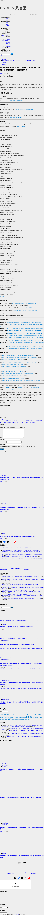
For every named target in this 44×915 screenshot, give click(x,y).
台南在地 (6, 38)
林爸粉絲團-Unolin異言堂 (35, 387)
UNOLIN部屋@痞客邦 (9, 390)
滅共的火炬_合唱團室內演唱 (16, 117)
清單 (38, 717)
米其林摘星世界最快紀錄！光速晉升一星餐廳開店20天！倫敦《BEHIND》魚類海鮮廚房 (20, 550)
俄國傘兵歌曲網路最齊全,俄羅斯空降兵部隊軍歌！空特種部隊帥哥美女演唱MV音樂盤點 (24, 346)
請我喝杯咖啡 (26, 569)
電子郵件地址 (3, 442)
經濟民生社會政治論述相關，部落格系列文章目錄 (12, 359)
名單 (38, 714)
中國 (13, 714)
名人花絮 (4, 503)
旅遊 (25, 717)
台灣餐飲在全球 (8, 46)
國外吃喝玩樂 (7, 42)
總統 (6, 719)
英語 (20, 719)
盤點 (41, 717)
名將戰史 (4, 62)
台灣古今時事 (5, 35)
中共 (11, 714)
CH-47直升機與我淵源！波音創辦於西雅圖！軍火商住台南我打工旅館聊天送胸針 (17, 422)
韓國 (29, 719)
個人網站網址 (3, 444)
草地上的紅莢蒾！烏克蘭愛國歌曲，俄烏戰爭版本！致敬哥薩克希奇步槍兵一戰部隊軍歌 (24, 340)
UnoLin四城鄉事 (21, 387)
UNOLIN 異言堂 (13, 8)
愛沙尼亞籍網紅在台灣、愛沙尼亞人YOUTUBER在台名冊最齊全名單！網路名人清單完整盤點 (21, 420)
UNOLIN (2, 73)
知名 (1, 719)
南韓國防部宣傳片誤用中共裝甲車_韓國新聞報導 (29, 308)
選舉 (22, 719)
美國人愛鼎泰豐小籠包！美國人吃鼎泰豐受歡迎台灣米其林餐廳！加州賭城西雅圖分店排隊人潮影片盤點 (21, 688)
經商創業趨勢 (7, 25)
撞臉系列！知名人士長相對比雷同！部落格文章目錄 (12, 364)
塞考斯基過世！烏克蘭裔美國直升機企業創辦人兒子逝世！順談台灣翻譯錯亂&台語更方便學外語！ (22, 551)
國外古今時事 (5, 40)
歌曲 (31, 717)
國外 (40, 714)
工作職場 (6, 22)
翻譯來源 (2, 296)
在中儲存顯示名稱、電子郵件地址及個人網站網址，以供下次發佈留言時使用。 (18, 446)
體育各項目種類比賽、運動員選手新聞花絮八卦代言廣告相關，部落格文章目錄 (18, 355)
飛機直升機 (4, 824)
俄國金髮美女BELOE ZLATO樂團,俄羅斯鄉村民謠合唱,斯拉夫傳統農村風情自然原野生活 (24, 335)
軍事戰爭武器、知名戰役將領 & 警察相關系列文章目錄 (13, 378)
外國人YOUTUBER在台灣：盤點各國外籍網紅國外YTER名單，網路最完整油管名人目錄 (19, 362)
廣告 (12, 717)
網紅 (3, 719)
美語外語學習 (5, 823)
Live (1, 55)
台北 (30, 714)
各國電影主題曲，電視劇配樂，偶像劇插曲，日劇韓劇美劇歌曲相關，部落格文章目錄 (19, 357)
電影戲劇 (6, 20)
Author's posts (3, 419)
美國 (9, 719)
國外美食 (4, 795)
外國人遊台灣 (7, 39)
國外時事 (4, 624)
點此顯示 (6, 79)
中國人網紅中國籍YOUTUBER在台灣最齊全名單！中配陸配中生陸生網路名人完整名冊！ (25, 736)
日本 (27, 717)
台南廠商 (6, 24)
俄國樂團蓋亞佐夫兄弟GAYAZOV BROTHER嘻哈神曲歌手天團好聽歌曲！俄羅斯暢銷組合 (25, 333)
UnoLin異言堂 (8, 387)
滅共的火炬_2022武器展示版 (16, 101)
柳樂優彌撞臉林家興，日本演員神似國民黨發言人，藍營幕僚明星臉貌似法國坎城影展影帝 (25, 730)
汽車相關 (4, 766)
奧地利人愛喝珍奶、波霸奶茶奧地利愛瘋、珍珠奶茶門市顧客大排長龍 (14, 638)
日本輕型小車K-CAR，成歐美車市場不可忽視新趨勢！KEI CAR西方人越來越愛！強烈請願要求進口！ (23, 558)
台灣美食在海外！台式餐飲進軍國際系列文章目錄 (12, 376)
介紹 (20, 714)
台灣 (34, 715)
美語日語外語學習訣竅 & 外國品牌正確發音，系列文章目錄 (14, 366)
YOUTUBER (3, 714)
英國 (18, 719)
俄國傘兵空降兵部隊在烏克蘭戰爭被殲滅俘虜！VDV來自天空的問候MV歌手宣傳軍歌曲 (24, 348)
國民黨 (1, 717)
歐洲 (33, 717)
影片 (14, 717)
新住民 (20, 717)
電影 (26, 719)
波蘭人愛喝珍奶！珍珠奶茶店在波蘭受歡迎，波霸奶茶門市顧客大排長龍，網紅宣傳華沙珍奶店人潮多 (20, 669)
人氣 (18, 714)
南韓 (27, 714)
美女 (12, 719)
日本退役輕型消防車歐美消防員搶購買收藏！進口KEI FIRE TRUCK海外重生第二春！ (19, 556)
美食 (13, 719)
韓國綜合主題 (7, 45)
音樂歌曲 (6, 18)
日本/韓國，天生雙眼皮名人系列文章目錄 (10, 369)
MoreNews (16, 914)
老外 (16, 719)
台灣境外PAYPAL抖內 (15, 568)
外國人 (5, 717)
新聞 (23, 717)
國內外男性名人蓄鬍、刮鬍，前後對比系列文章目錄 (12, 371)
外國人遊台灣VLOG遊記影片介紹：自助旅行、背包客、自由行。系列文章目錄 (18, 373)
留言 (1, 437)
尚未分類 (4, 642)
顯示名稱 (2, 439)
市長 (10, 717)
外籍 (8, 717)
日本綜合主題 (7, 43)
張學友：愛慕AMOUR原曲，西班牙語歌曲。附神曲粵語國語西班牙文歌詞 (18, 536)
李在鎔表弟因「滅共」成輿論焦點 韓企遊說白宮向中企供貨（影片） (26, 310)
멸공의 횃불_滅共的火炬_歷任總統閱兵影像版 (24, 109)
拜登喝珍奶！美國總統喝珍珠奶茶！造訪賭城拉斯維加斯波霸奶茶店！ (14, 620)
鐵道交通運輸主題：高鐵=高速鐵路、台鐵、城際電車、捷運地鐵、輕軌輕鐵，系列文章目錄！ (21, 380)
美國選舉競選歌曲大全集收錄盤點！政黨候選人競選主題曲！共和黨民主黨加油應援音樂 (24, 322)
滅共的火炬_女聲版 (21, 126)
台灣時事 (4, 853)
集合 (24, 719)
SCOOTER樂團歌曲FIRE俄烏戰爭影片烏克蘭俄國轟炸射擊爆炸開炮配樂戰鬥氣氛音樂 (24, 330)
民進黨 (36, 717)
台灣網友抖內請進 (4, 569)
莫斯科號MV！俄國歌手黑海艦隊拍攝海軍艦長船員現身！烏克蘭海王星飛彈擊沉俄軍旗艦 (25, 337)
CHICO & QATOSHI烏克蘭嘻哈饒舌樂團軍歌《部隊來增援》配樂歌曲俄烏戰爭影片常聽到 (25, 328)
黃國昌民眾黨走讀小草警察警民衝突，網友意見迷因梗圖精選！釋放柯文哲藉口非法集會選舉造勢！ (22, 554)
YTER (8, 714)
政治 (17, 717)
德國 (16, 717)
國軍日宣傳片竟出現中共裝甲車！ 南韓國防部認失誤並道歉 (24, 303)
